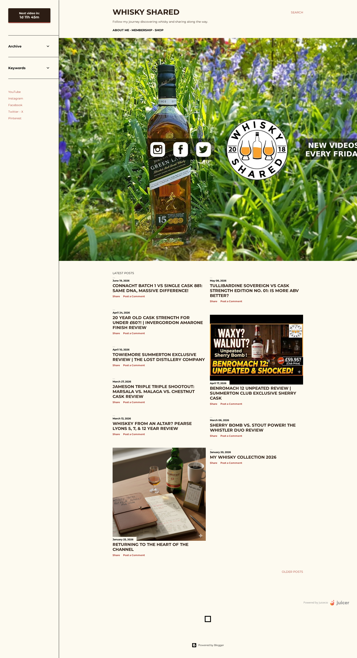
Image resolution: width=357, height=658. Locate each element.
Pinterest (14, 118)
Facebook (15, 105)
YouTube (14, 92)
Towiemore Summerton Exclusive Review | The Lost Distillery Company (159, 357)
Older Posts (292, 572)
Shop (159, 30)
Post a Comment (134, 296)
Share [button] (116, 296)
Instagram (15, 98)
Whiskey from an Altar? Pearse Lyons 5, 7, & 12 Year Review (152, 426)
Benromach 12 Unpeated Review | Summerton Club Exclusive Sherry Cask (253, 393)
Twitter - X (15, 112)
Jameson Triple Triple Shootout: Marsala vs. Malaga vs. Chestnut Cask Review (154, 391)
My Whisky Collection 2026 (243, 457)
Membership (142, 30)
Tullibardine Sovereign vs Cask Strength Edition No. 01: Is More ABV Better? (254, 290)
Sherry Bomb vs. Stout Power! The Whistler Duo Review (253, 428)
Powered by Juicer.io (315, 602)
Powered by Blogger (211, 645)
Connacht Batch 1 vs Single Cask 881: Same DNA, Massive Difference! (157, 288)
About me (121, 30)
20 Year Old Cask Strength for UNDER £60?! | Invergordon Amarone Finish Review (158, 322)
